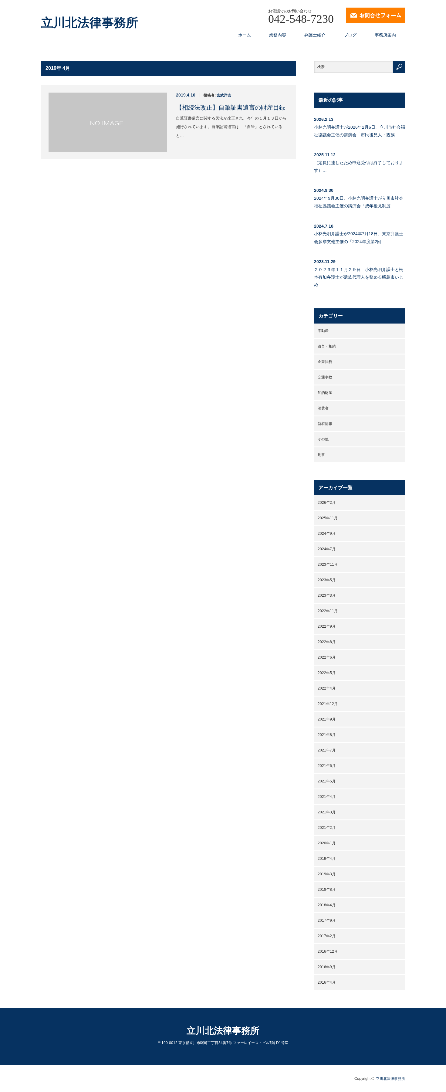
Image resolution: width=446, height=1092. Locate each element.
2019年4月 (327, 858)
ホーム (244, 34)
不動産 (323, 331)
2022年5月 (327, 673)
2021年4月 (327, 797)
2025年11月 (328, 518)
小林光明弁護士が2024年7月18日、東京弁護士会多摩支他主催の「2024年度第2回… (358, 237)
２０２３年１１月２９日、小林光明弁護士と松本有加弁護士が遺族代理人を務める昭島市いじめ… (358, 277)
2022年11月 (328, 611)
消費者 (323, 408)
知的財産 (325, 393)
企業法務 (325, 362)
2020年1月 (327, 843)
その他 (323, 439)
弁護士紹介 (315, 34)
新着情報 (325, 424)
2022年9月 (327, 626)
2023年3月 (327, 595)
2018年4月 (327, 905)
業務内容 (277, 34)
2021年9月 (327, 719)
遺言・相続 (327, 346)
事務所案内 (385, 34)
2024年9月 (327, 533)
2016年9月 (327, 967)
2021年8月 (327, 735)
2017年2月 (327, 936)
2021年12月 (328, 704)
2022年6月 (327, 657)
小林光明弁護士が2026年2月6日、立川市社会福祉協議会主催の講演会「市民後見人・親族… (359, 131)
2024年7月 (327, 549)
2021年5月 (327, 781)
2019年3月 (327, 874)
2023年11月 (328, 564)
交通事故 (325, 377)
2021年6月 (327, 766)
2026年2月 (327, 502)
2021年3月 (327, 812)
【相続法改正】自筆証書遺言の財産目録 (230, 107)
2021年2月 (327, 828)
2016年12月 (328, 951)
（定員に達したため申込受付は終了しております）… (358, 166)
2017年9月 (327, 920)
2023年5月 (327, 580)
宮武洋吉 (224, 95)
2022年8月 (327, 642)
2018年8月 (327, 889)
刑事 (321, 455)
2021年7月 (327, 750)
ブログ (350, 34)
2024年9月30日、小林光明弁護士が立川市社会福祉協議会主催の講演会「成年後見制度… (358, 202)
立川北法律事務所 (89, 23)
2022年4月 (327, 688)
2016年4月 (327, 982)
